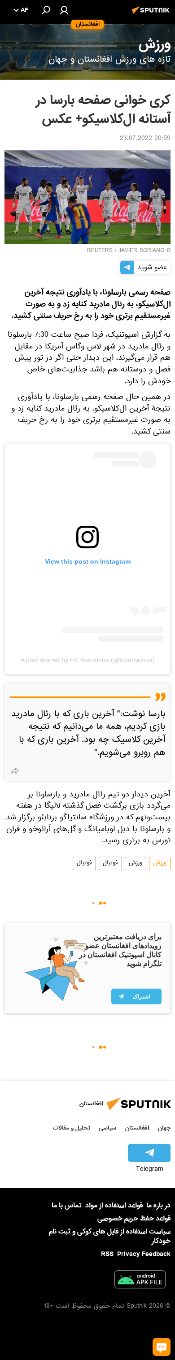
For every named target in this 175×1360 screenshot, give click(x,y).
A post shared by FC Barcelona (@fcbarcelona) (88, 660)
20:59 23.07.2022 (145, 139)
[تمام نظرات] (162, 1347)
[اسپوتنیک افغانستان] (152, 15)
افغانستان (137, 1128)
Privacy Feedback (144, 1254)
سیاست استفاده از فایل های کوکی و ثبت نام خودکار (110, 1236)
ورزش (159, 863)
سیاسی (107, 1128)
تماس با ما (67, 1206)
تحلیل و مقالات (71, 1128)
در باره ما (158, 1205)
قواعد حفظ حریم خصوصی (134, 1218)
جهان (164, 1128)
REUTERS (100, 251)
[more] (15, 771)
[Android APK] (140, 1281)
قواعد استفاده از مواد (114, 1205)
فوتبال (110, 863)
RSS (107, 1254)
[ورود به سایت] (64, 10)
